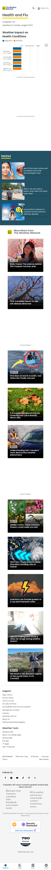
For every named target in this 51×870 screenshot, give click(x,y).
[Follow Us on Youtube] (17, 778)
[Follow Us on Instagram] (11, 778)
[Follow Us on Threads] (29, 778)
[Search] (33, 8)
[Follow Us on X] (35, 778)
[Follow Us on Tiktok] (23, 778)
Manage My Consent (11, 710)
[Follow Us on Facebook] (5, 778)
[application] (25, 55)
